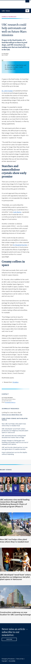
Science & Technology (9, 16)
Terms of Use (20, 658)
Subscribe (9, 639)
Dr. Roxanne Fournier (20, 245)
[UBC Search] (27, 2)
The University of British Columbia (11, 3)
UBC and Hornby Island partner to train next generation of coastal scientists (15, 448)
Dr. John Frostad (7, 91)
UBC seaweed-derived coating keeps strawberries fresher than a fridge (14, 436)
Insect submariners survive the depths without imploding (14, 453)
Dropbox (16, 382)
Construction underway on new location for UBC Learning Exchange (15, 613)
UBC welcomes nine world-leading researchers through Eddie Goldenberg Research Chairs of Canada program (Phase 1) (14, 503)
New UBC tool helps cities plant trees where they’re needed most (14, 424)
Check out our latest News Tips (12, 414)
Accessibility (12, 661)
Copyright (4, 661)
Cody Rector (17, 212)
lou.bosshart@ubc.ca (10, 402)
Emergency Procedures (8, 658)
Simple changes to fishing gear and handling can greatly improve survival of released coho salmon (15, 442)
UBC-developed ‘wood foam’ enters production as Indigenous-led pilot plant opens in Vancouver (15, 430)
